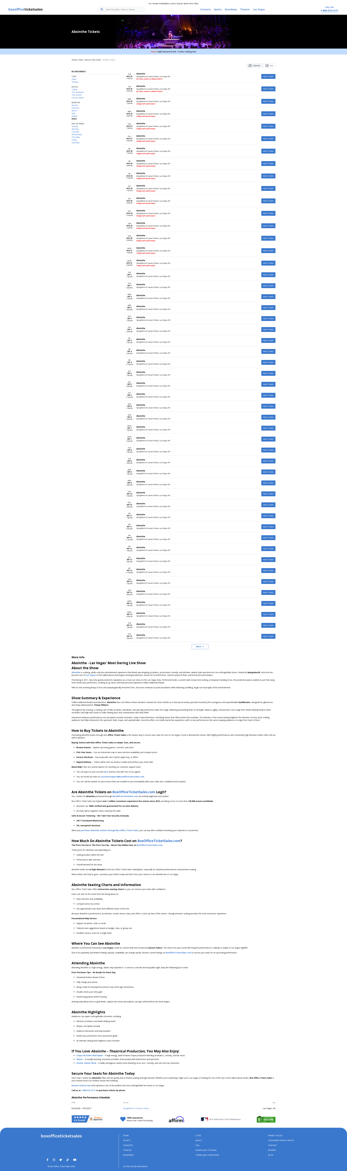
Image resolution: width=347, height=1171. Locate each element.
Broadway (128, 1155)
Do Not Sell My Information (135, 1166)
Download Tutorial (206, 1150)
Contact (272, 1145)
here (106, 771)
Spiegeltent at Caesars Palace (136, 1108)
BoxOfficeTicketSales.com (133, 792)
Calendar (256, 65)
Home (126, 1135)
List (271, 65)
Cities (198, 1135)
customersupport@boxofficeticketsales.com (122, 776)
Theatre (127, 1150)
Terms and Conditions (207, 1155)
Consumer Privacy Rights (281, 1140)
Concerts (128, 1145)
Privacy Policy (275, 1135)
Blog (270, 1155)
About (198, 1140)
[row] (200, 76)
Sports (126, 1140)
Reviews (272, 1150)
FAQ (197, 1145)
